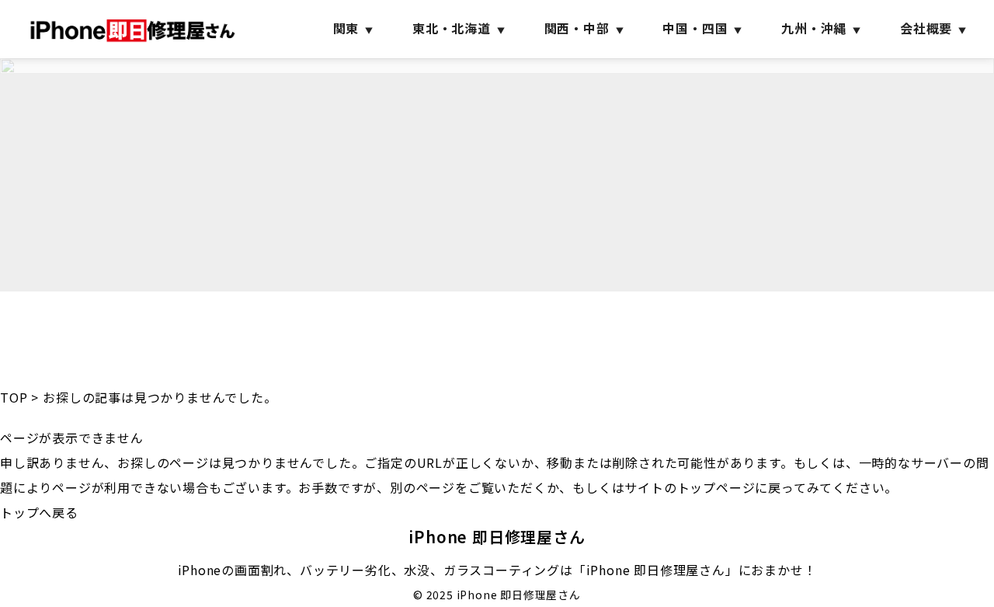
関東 (346, 28)
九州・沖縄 (813, 28)
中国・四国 (695, 28)
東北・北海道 (451, 28)
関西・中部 (577, 28)
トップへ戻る (39, 512)
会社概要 (926, 28)
